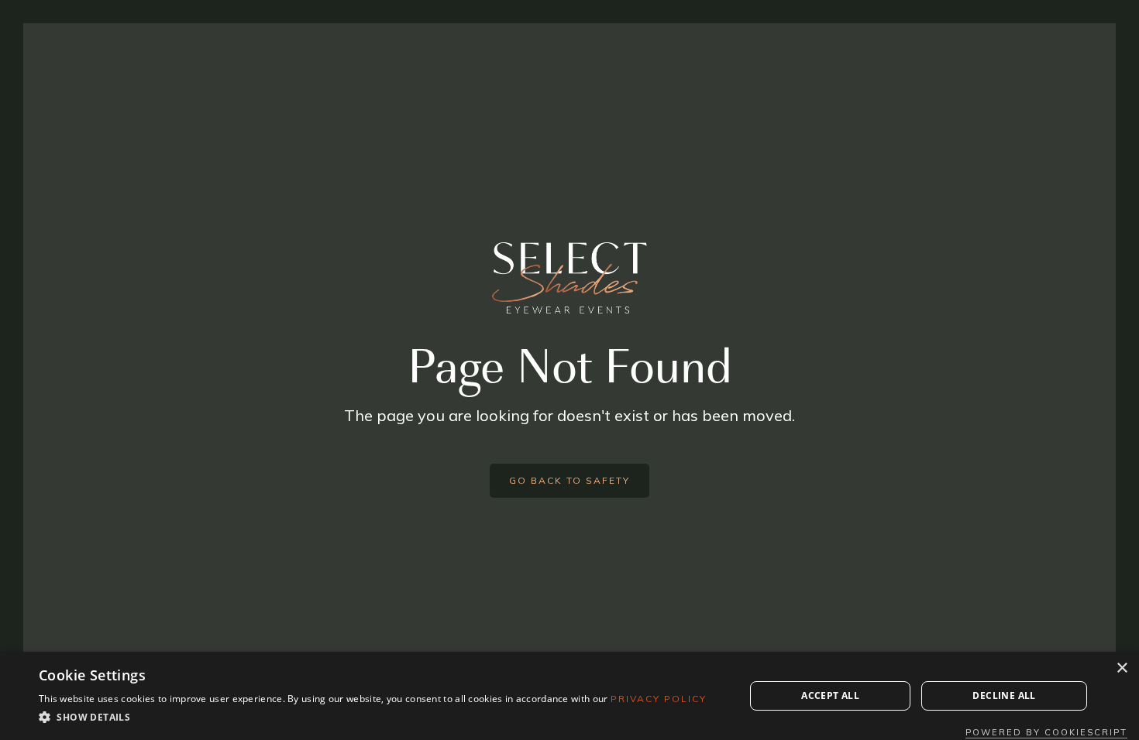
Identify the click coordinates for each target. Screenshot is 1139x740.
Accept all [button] (830, 695)
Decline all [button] (1003, 695)
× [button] (1121, 668)
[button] (373, 717)
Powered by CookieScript (1046, 732)
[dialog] (569, 696)
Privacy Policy (659, 698)
